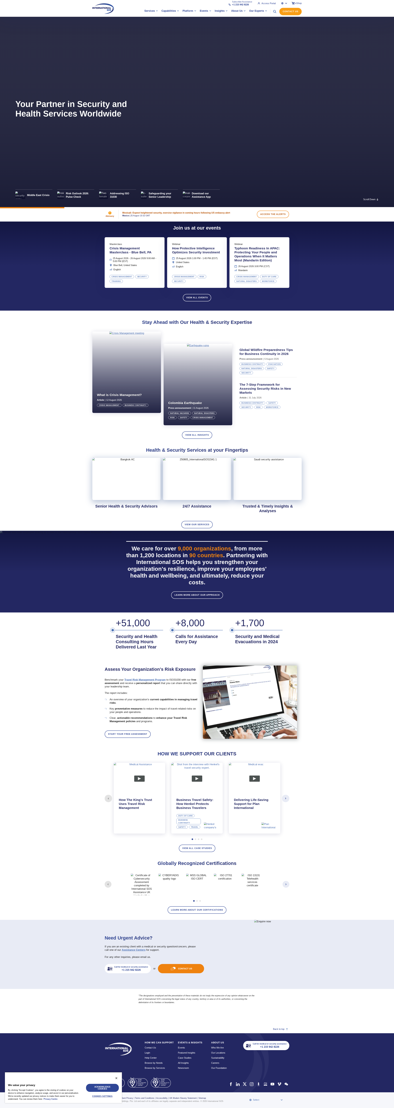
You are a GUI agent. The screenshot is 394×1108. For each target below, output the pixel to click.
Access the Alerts (273, 214)
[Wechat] (286, 1084)
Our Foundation (219, 1068)
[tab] (139, 798)
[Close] (116, 1078)
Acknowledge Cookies (102, 1088)
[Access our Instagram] (251, 1084)
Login (147, 1052)
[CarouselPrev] (108, 798)
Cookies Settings (102, 1096)
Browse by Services (155, 1068)
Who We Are (217, 1047)
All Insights (183, 1063)
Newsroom (183, 1068)
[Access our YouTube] (272, 1084)
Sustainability (217, 1057)
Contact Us (290, 11)
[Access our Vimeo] (279, 1084)
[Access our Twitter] (244, 1084)
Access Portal (268, 3)
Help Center (151, 1057)
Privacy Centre (50, 1099)
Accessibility (162, 1098)
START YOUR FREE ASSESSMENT (127, 734)
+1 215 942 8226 (240, 4)
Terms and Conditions (144, 1098)
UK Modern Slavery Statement (183, 1098)
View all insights (197, 435)
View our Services (197, 524)
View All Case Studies (197, 848)
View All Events (197, 297)
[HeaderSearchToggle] (274, 11)
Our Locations (218, 1052)
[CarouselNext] (285, 798)
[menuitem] (151, 11)
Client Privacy (127, 1098)
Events (181, 1047)
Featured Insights (186, 1052)
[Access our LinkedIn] (237, 1084)
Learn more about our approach (197, 595)
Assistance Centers (133, 949)
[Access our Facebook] (230, 1084)
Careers (215, 1063)
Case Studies (184, 1057)
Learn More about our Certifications (197, 910)
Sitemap (202, 1098)
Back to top (278, 1029)
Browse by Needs (154, 1063)
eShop (298, 3)
